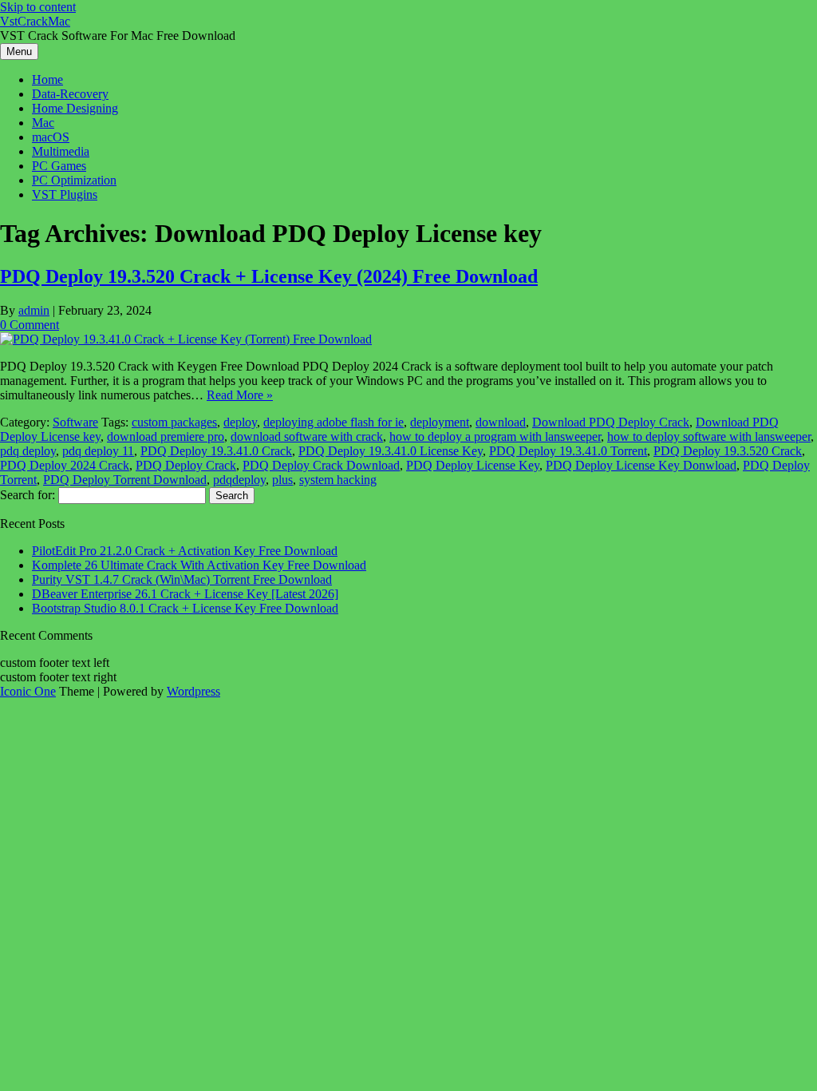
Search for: (27, 495)
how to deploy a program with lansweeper (495, 436)
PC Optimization (74, 180)
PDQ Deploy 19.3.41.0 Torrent (568, 451)
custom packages (174, 422)
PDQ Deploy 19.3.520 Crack (727, 451)
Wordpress (193, 691)
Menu (19, 52)
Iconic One (28, 691)
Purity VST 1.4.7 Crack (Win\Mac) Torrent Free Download (182, 579)
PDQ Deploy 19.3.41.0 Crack (216, 451)
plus (282, 479)
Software (75, 422)
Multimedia (60, 151)
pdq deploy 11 (98, 451)
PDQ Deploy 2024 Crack (64, 465)
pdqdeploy (239, 479)
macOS (50, 137)
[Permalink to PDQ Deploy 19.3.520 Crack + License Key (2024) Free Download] (186, 339)
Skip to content (38, 7)
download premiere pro (165, 436)
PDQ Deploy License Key (472, 465)
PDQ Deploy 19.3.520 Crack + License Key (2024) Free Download (269, 276)
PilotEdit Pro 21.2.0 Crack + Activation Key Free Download (184, 550)
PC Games (59, 166)
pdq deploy (28, 451)
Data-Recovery (70, 94)
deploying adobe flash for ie (333, 422)
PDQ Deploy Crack (186, 465)
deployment (439, 422)
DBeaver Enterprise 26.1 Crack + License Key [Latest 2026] (185, 594)
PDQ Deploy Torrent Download (125, 479)
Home (47, 79)
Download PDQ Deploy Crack (610, 422)
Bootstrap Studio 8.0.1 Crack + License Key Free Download (185, 608)
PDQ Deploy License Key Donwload (641, 465)
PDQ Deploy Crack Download (321, 465)
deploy (240, 422)
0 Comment (29, 324)
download (501, 422)
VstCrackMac (35, 21)
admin (33, 310)
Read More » (240, 395)
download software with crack (307, 436)
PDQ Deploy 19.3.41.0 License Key (390, 451)
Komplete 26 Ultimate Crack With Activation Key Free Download (199, 565)
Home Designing (75, 108)
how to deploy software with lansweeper (709, 436)
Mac (43, 122)
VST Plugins (64, 194)
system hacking (338, 479)
